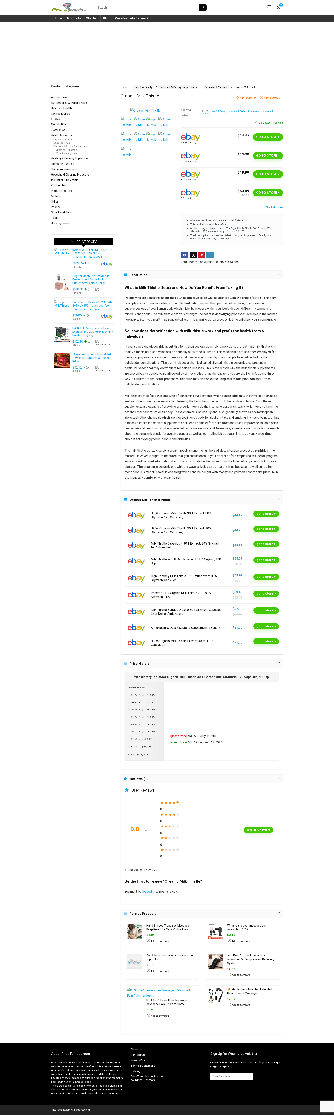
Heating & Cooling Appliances (70, 158)
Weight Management (67, 153)
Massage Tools (61, 143)
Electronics (58, 130)
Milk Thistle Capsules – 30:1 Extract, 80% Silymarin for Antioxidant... (185, 545)
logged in (148, 891)
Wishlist (92, 18)
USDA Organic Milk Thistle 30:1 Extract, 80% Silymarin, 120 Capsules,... (181, 515)
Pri (132, 1060)
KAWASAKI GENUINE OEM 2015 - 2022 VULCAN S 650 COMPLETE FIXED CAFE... (92, 253)
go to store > (267, 137)
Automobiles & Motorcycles (69, 103)
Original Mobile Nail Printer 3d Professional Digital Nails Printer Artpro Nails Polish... (90, 279)
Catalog (135, 1071)
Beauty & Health (61, 108)
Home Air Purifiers (62, 163)
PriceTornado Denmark (132, 18)
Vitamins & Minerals (216, 87)
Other (54, 201)
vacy (137, 1060)
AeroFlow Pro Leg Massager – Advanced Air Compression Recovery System (250, 959)
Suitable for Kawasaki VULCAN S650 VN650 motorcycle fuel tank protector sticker (92, 305)
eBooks (56, 119)
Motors (55, 196)
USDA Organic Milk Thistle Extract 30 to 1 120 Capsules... (182, 643)
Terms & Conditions (143, 1065)
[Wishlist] (269, 7)
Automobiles (59, 97)
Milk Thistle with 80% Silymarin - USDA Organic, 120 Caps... (186, 561)
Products (74, 18)
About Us (136, 1049)
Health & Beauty (143, 87)
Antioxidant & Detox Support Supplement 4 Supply (185, 628)
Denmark (149, 1080)
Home (58, 18)
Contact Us (138, 1054)
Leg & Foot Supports (63, 139)
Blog (106, 18)
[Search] (203, 7)
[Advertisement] (167, 51)
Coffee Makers (61, 113)
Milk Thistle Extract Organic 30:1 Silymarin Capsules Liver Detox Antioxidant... (186, 611)
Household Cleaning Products (70, 174)
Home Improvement (64, 169)
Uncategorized (60, 223)
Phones (56, 207)
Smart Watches (61, 212)
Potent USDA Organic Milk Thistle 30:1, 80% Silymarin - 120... (181, 595)
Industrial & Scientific (64, 180)
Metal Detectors (61, 191)
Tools (54, 218)
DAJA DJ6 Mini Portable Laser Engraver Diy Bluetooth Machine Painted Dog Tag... (92, 331)
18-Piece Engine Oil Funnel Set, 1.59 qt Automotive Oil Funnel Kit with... (92, 358)
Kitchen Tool (59, 185)
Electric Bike (58, 124)
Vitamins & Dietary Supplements (179, 87)
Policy (144, 1060)
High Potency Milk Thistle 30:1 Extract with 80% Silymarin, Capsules (184, 578)
